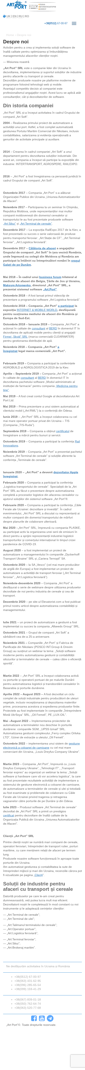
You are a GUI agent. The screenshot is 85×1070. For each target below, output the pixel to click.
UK (8, 16)
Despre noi (24, 35)
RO (27, 16)
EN (15, 16)
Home (10, 35)
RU (21, 16)
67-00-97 (55, 23)
